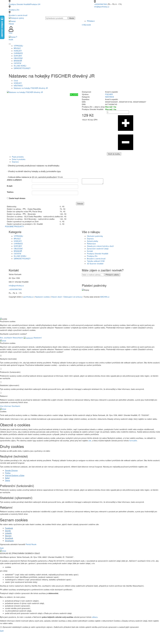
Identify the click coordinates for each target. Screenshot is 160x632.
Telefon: (10, 192)
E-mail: (10, 186)
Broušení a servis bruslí (18, 15)
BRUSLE (17, 238)
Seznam (8, 535)
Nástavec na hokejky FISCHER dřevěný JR (31, 88)
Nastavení (37, 337)
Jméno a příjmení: (14, 179)
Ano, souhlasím (6, 337)
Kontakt (90, 251)
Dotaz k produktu (18, 159)
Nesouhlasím (18, 337)
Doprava (15, 161)
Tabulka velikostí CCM (95, 261)
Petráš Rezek (31, 544)
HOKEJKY (18, 83)
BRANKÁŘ (18, 251)
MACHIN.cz (104, 297)
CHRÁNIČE (18, 243)
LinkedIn (8, 533)
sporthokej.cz (28, 297)
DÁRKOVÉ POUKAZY (22, 258)
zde (89, 440)
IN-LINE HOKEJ (20, 256)
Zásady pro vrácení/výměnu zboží (100, 246)
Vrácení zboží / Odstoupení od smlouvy (66, 297)
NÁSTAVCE (18, 85)
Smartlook (9, 538)
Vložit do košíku (114, 154)
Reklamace (91, 243)
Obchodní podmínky (95, 236)
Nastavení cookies (42, 297)
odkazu (95, 617)
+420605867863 (101, 4)
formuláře (133, 440)
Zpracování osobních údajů (97, 248)
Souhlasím (16, 406)
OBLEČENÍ (18, 248)
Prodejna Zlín (14, 9)
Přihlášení (91, 21)
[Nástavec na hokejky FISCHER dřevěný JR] (25, 92)
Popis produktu (18, 157)
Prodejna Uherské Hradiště (97, 253)
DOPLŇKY (18, 246)
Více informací (5, 406)
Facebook (9, 528)
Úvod (16, 80)
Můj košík (86, 24)
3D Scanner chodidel (95, 263)
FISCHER (109, 94)
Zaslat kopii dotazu (17, 198)
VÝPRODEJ (18, 236)
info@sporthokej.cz (101, 6)
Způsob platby (92, 241)
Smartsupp (9, 540)
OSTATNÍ (17, 253)
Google (8, 530)
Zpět (2, 548)
